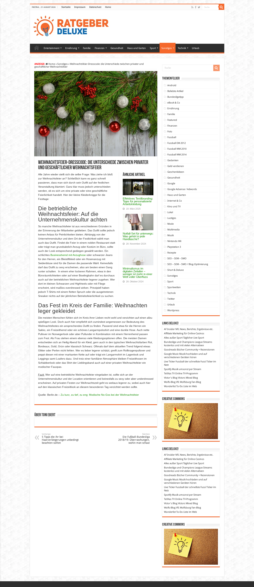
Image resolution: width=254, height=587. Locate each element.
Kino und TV (174, 206)
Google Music (171, 353)
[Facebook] (195, 7)
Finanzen (100, 48)
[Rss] (192, 7)
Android (171, 85)
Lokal (170, 212)
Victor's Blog (170, 377)
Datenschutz (95, 7)
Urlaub (195, 48)
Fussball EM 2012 (176, 143)
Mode (170, 223)
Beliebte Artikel (175, 91)
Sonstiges (166, 48)
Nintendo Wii (174, 241)
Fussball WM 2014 (177, 154)
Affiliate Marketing (173, 333)
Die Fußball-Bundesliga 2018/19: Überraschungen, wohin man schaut (134, 438)
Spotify (167, 369)
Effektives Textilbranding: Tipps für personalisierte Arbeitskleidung (138, 201)
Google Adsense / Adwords (182, 189)
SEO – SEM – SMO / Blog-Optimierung (187, 264)
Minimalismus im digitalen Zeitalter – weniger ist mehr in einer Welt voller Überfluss (137, 272)
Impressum (80, 7)
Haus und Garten (136, 48)
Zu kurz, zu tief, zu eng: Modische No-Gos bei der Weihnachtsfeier (100, 394)
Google (171, 183)
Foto (169, 131)
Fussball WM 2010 (177, 148)
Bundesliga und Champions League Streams (188, 342)
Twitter (171, 298)
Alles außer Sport (173, 337)
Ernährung (71, 48)
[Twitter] (199, 7)
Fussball (171, 137)
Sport (153, 48)
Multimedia (173, 229)
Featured (172, 120)
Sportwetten (174, 287)
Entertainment (51, 48)
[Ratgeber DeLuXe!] (73, 26)
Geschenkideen (175, 171)
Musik (170, 235)
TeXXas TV (169, 373)
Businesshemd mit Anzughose (68, 254)
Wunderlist (170, 386)
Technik (182, 48)
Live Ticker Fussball (174, 361)
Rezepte (171, 252)
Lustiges (171, 218)
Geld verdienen (175, 166)
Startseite (65, 7)
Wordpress (173, 310)
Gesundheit (116, 48)
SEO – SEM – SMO (177, 258)
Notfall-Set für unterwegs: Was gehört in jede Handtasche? (138, 236)
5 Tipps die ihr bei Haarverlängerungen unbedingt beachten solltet (60, 438)
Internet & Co (174, 200)
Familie (87, 48)
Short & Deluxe (175, 270)
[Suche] (221, 7)
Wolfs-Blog (170, 382)
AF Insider (169, 329)
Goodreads (170, 349)
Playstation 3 (174, 246)
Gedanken (173, 160)
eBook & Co (173, 102)
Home (108, 7)
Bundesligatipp (175, 96)
